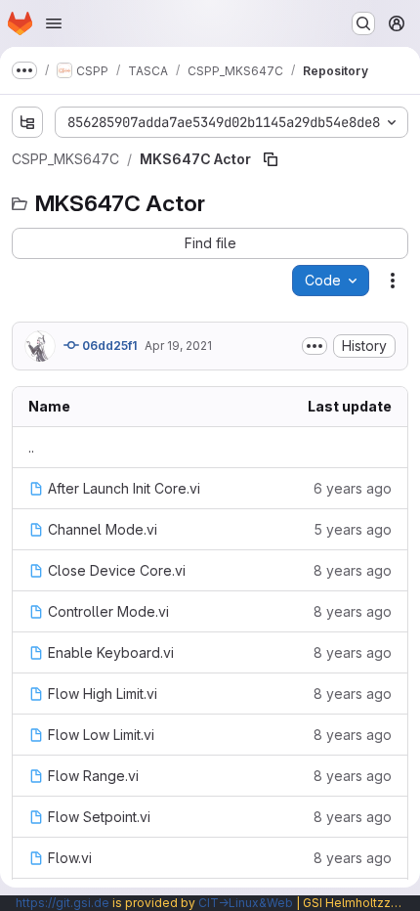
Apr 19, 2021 (178, 345)
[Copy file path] (270, 159)
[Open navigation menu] (53, 23)
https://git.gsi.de (62, 902)
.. (31, 447)
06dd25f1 (108, 345)
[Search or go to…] (363, 23)
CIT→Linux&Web (245, 902)
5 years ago (353, 529)
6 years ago (353, 488)
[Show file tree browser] (27, 122)
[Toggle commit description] (314, 346)
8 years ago (353, 570)
